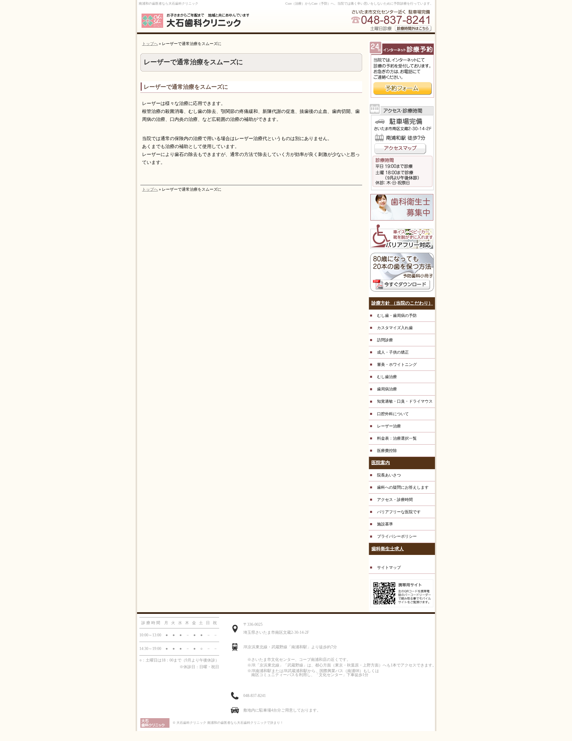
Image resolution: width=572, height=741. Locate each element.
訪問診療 (385, 340)
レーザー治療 (389, 426)
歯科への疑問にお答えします (403, 487)
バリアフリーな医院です (399, 512)
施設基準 (385, 524)
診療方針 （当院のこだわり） (402, 303)
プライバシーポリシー (397, 536)
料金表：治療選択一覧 (397, 438)
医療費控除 (387, 450)
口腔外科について (393, 414)
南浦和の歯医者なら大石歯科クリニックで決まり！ (245, 722)
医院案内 (380, 462)
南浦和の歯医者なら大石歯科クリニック (168, 3)
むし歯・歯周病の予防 (397, 315)
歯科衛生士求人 (387, 548)
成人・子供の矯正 (393, 352)
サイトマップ (389, 567)
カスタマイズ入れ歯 (395, 327)
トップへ (150, 43)
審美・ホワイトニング (397, 364)
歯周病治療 (387, 389)
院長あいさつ (389, 475)
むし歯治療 (387, 376)
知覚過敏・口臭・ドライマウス (405, 401)
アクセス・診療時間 (395, 499)
